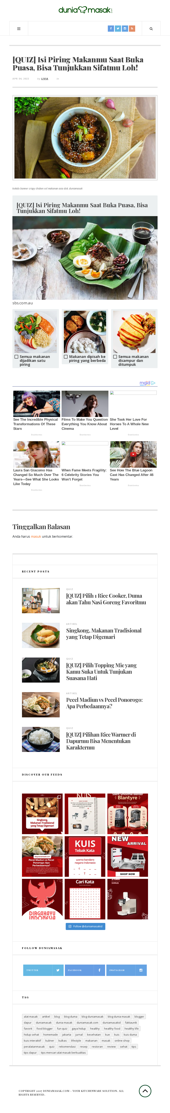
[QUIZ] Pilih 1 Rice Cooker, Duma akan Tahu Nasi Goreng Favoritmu (106, 598)
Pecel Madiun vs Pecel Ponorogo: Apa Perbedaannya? (104, 702)
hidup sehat (31, 1034)
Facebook (75, 970)
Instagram (117, 970)
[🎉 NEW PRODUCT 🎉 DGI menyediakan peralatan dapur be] (127, 856)
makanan (91, 1040)
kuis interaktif (32, 1040)
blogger (139, 1016)
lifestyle (76, 1040)
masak (106, 1040)
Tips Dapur (30, 1052)
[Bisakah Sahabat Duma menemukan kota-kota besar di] (85, 899)
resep (83, 1046)
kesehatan (94, 1034)
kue (107, 1034)
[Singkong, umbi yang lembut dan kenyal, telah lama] (42, 814)
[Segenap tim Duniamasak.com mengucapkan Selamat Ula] (42, 899)
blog (57, 1016)
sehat (123, 1046)
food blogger (44, 1028)
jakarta (66, 1034)
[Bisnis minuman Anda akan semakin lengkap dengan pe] (127, 899)
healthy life (132, 1028)
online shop (122, 1040)
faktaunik (131, 1022)
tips (134, 1046)
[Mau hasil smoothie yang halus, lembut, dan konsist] (127, 814)
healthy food (112, 1028)
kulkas (62, 1040)
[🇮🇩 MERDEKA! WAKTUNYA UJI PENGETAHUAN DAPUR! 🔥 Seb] (85, 814)
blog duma (70, 1016)
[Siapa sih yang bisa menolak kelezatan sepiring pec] (42, 856)
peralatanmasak (34, 1046)
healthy (95, 1028)
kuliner (49, 1040)
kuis (116, 1034)
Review (111, 1046)
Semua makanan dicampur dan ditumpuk (133, 360)
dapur (28, 1022)
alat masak (31, 1016)
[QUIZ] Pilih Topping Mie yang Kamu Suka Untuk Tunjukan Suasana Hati (101, 671)
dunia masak (64, 1022)
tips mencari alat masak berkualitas (63, 1052)
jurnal (79, 1034)
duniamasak (44, 1022)
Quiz (69, 589)
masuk (36, 536)
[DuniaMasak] (85, 10)
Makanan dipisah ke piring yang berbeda (87, 359)
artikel (46, 1016)
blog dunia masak (119, 1016)
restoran (97, 1046)
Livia (44, 78)
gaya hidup (79, 1028)
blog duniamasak (92, 1016)
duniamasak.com (87, 1022)
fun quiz (62, 1028)
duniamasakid (112, 1022)
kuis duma (130, 1034)
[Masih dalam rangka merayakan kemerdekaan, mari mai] (85, 856)
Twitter (32, 970)
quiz (52, 1046)
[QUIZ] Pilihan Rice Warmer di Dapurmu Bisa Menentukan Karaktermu (101, 741)
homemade (50, 1034)
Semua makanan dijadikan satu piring (35, 360)
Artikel (71, 623)
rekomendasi (67, 1046)
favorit (28, 1028)
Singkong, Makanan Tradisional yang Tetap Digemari (103, 633)
